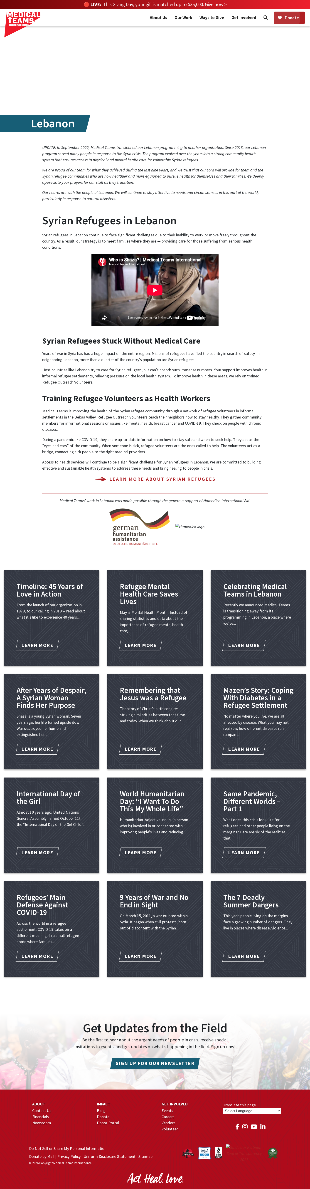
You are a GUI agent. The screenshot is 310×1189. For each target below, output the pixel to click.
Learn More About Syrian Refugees (162, 479)
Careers (168, 1116)
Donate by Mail (41, 1156)
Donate (103, 1116)
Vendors (168, 1122)
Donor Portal (108, 1122)
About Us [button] (158, 17)
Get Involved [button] (243, 17)
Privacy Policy (69, 1156)
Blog (101, 1110)
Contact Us (41, 1110)
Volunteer (170, 1129)
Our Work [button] (183, 17)
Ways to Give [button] (211, 17)
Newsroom (41, 1122)
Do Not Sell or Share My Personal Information (67, 1148)
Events (167, 1110)
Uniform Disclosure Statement (109, 1156)
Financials (40, 1116)
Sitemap (145, 1156)
